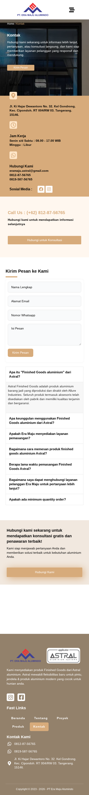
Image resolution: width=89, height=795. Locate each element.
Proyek (62, 718)
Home (10, 23)
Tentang (41, 718)
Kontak (39, 726)
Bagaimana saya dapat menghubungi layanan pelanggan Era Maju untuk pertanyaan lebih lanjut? (43, 484)
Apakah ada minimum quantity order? (37, 499)
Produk (18, 726)
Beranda (18, 718)
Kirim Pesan (20, 352)
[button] (72, 10)
